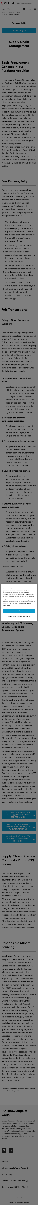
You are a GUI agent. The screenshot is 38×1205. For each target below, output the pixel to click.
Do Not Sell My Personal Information (19, 616)
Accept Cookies (19, 611)
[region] (19, 602)
